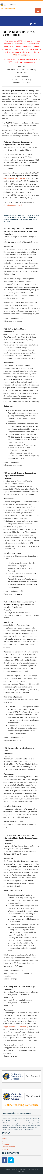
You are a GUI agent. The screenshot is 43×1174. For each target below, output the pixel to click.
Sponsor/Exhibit (8, 1147)
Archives (5, 1144)
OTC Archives (19, 55)
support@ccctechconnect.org (15, 1026)
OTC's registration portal (14, 178)
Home (4, 1138)
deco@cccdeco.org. (11, 205)
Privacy (5, 1149)
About (4, 1141)
